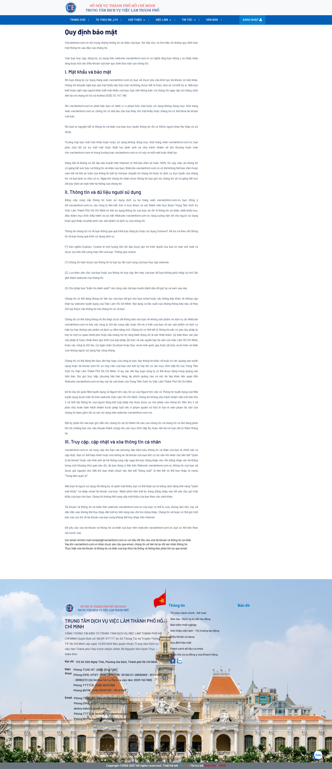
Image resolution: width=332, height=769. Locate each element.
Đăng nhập (251, 19)
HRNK (222, 765)
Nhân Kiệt (210, 765)
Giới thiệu (135, 19)
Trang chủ (77, 19)
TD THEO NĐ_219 (107, 19)
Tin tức (187, 19)
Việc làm (162, 19)
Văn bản (212, 19)
